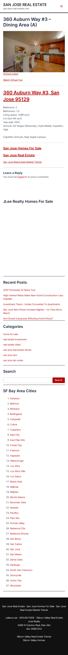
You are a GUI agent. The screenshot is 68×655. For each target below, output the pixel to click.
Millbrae (14, 487)
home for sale (10, 334)
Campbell (15, 419)
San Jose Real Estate (25, 4)
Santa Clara (16, 559)
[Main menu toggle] (61, 6)
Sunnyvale (15, 575)
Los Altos (15, 466)
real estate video (12, 344)
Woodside (15, 585)
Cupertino (15, 429)
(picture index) (11, 74)
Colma (13, 424)
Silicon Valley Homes (34, 640)
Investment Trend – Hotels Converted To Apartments (31, 304)
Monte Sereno (17, 497)
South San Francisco (21, 570)
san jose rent (10, 355)
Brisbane (14, 408)
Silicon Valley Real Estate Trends (34, 636)
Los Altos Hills (17, 471)
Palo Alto (15, 518)
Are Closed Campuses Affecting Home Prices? (28, 318)
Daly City (15, 434)
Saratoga (15, 564)
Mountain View (18, 502)
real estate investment (15, 339)
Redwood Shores (19, 533)
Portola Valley (17, 523)
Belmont (14, 403)
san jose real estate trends (17, 349)
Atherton (15, 398)
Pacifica (14, 512)
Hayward (15, 455)
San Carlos (16, 544)
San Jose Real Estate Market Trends (22, 162)
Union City (16, 580)
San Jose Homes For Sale (22, 148)
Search (58, 380)
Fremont (14, 450)
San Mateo (16, 554)
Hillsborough (17, 460)
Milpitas (14, 492)
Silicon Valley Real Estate (50, 617)
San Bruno (15, 538)
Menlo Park (16, 481)
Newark (14, 507)
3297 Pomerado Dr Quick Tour (19, 290)
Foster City (16, 445)
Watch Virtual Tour (13, 80)
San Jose (15, 549)
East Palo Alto (17, 440)
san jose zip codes (13, 360)
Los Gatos (15, 476)
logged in (22, 177)
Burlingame (16, 414)
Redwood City (17, 528)
